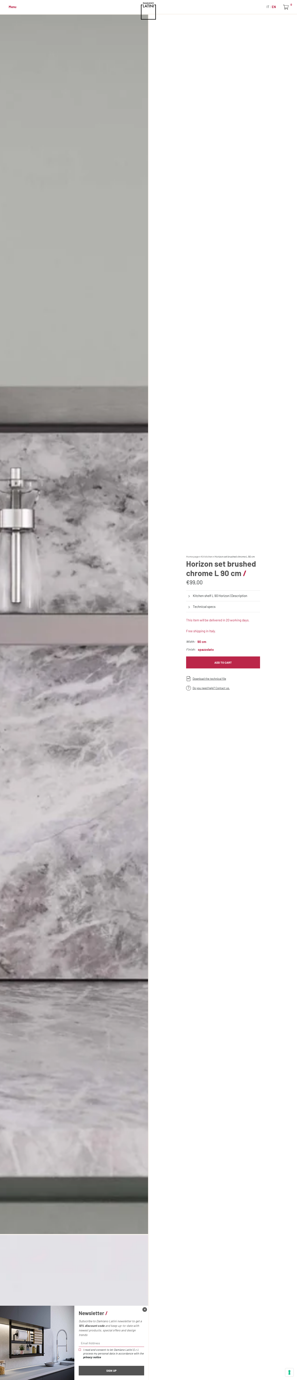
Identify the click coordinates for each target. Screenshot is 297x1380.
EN (274, 7)
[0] (286, 7)
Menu (12, 7)
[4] (289, 1372)
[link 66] (144, 1309)
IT (268, 7)
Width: (190, 641)
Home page (192, 556)
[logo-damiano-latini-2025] (148, 11)
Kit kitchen (206, 556)
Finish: (191, 649)
